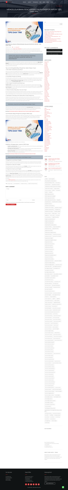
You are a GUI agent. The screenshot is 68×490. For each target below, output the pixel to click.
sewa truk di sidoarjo (48, 328)
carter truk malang (48, 190)
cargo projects (46, 111)
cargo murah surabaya (49, 188)
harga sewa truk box (48, 234)
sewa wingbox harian (57, 396)
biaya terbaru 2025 (47, 109)
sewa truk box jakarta (48, 317)
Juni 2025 (45, 78)
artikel (45, 108)
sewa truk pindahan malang (57, 362)
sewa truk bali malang (48, 313)
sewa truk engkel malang (49, 330)
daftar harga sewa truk (49, 194)
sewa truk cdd (47, 323)
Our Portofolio (50, 483)
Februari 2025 (46, 83)
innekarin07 (17, 47)
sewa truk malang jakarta (49, 357)
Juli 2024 (45, 90)
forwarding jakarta (17, 183)
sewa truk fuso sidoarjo (57, 334)
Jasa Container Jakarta (47, 126)
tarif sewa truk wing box (56, 413)
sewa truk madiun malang (49, 355)
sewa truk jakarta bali (56, 338)
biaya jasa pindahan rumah (49, 182)
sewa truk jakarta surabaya (49, 351)
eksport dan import (47, 116)
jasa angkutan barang (48, 268)
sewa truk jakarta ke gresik (49, 342)
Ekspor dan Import (48, 213)
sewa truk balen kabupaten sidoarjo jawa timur (52, 311)
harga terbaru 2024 (59, 264)
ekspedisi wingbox (57, 211)
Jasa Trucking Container (48, 129)
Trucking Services (8, 476)
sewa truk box (46, 134)
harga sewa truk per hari (49, 253)
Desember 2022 (46, 96)
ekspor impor (10, 183)
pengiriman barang (57, 302)
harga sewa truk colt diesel (57, 236)
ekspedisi (45, 114)
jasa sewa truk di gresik (56, 285)
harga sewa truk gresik (49, 245)
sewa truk (45, 132)
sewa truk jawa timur (57, 353)
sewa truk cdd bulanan (54, 323)
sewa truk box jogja (56, 317)
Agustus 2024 (46, 89)
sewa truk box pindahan (56, 319)
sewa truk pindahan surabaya (49, 366)
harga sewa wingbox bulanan (49, 262)
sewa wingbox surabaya (49, 402)
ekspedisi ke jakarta (48, 203)
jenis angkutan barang (56, 294)
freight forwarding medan (49, 222)
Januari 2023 (46, 95)
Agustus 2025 (46, 76)
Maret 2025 (46, 82)
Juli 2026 (45, 63)
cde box (46, 192)
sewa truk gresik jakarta (48, 336)
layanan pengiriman (48, 298)
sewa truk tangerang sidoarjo (49, 387)
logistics (54, 298)
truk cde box (47, 418)
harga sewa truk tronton (49, 260)
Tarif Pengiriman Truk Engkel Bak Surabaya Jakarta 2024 (53, 411)
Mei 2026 (45, 65)
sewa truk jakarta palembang (49, 347)
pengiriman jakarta (48, 304)
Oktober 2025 (46, 73)
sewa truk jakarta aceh (48, 338)
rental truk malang (48, 306)
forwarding (46, 120)
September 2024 (47, 88)
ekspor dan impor (47, 115)
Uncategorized (46, 147)
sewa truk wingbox (59, 391)
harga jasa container (48, 226)
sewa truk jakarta (47, 140)
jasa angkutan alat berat (57, 266)
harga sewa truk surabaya (49, 258)
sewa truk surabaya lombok (49, 376)
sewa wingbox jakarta (48, 398)
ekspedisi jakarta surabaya (56, 201)
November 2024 (46, 85)
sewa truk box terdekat (57, 321)
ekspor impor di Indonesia (17, 48)
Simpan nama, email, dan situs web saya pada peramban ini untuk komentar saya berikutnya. (20, 202)
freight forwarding (24, 183)
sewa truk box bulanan (57, 315)
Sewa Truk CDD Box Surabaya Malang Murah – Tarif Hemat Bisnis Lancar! (55, 168)
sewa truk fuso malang (48, 334)
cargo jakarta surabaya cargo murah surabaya (52, 186)
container (50, 192)
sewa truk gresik (46, 139)
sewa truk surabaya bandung (49, 370)
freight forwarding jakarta (49, 220)
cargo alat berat (47, 184)
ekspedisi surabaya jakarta (49, 209)
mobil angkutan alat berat (49, 300)
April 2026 (46, 66)
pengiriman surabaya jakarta (56, 304)
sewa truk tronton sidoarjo (56, 389)
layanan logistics (53, 296)
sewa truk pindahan (48, 362)
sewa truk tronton (48, 389)
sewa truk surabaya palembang (50, 381)
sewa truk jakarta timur (48, 353)
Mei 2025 (45, 79)
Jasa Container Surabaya (48, 127)
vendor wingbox (54, 420)
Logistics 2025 (46, 130)
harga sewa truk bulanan (57, 234)
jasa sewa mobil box (48, 283)
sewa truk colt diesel (47, 135)
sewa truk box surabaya (48, 321)
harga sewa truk (55, 228)
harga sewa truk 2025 (48, 230)
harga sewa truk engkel (49, 238)
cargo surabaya (56, 188)
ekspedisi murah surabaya (49, 207)
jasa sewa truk (55, 283)
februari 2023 (52, 215)
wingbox (45, 151)
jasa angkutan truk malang (49, 270)
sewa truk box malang (48, 319)
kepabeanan (47, 296)
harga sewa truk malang (48, 251)
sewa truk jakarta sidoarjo (49, 349)
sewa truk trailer (57, 387)
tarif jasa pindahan (48, 406)
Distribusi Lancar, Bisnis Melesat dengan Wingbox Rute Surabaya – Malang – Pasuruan (54, 159)
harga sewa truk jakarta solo (49, 249)
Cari (45, 22)
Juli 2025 (45, 77)
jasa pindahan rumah (47, 128)
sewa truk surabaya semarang (49, 383)
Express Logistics (8, 480)
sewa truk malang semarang (49, 359)
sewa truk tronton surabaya (49, 391)
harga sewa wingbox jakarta (49, 264)
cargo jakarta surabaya (56, 184)
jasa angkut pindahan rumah (49, 272)
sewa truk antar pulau (47, 133)
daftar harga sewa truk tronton (50, 199)
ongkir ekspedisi (56, 300)
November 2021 (46, 101)
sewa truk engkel (47, 136)
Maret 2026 (46, 67)
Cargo (45, 110)
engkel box (47, 215)
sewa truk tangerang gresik (49, 385)
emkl (59, 213)
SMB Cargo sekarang (11, 179)
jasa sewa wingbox (48, 294)
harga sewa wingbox (58, 260)
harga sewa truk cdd (48, 236)
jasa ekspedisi (47, 275)
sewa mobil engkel (48, 308)
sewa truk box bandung (48, 315)
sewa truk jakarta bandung (49, 340)
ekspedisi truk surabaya (49, 211)
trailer (45, 146)
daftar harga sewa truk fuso (49, 197)
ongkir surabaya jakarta (48, 302)
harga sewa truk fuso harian (49, 243)
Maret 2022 (46, 98)
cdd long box (58, 190)
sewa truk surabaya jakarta (49, 374)
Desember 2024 (46, 84)
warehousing (46, 148)
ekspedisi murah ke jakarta (49, 205)
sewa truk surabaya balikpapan (50, 368)
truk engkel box (47, 420)
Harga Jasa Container (47, 122)
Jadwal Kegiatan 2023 (47, 123)
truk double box (52, 418)
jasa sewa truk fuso (57, 287)
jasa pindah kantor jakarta (49, 281)
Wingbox (45, 149)
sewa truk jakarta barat (58, 340)
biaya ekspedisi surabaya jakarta (50, 180)
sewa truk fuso (57, 332)
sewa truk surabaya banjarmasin (50, 372)
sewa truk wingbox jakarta (49, 393)
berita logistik (51, 178)
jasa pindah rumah (57, 281)
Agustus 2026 (46, 61)
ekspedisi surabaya (58, 207)
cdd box (53, 190)
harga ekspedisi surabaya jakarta (50, 224)
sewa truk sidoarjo (47, 142)
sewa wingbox (46, 145)
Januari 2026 (46, 70)
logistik (58, 298)
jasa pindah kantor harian (49, 279)
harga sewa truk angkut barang (50, 232)
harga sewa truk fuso (48, 241)
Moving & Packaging (9, 477)
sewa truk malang (47, 141)
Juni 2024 (45, 91)
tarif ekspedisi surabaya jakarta (50, 404)
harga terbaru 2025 (48, 266)
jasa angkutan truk (57, 268)
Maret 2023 (46, 92)
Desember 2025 (46, 71)
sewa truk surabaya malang (49, 379)
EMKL (45, 117)
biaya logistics (58, 182)
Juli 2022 (45, 97)
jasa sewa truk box (48, 285)
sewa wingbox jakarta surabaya (50, 400)
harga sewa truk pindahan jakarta (50, 255)
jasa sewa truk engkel (48, 287)
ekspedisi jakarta (48, 201)
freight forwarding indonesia (32, 183)
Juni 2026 (45, 64)
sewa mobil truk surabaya (56, 308)
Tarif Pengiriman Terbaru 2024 (50, 408)
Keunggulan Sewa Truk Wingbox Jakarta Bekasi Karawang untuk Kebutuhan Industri (54, 164)
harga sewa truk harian (49, 247)
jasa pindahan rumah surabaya (50, 277)
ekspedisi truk (57, 209)
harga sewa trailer (48, 228)
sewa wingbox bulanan (48, 396)
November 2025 (46, 72)
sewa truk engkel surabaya (49, 332)
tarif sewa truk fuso (48, 413)
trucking (51, 415)
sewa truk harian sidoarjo (58, 336)
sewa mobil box (54, 306)
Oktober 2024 (46, 86)
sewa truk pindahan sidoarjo (49, 364)
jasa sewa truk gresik (48, 289)
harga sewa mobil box (56, 226)
